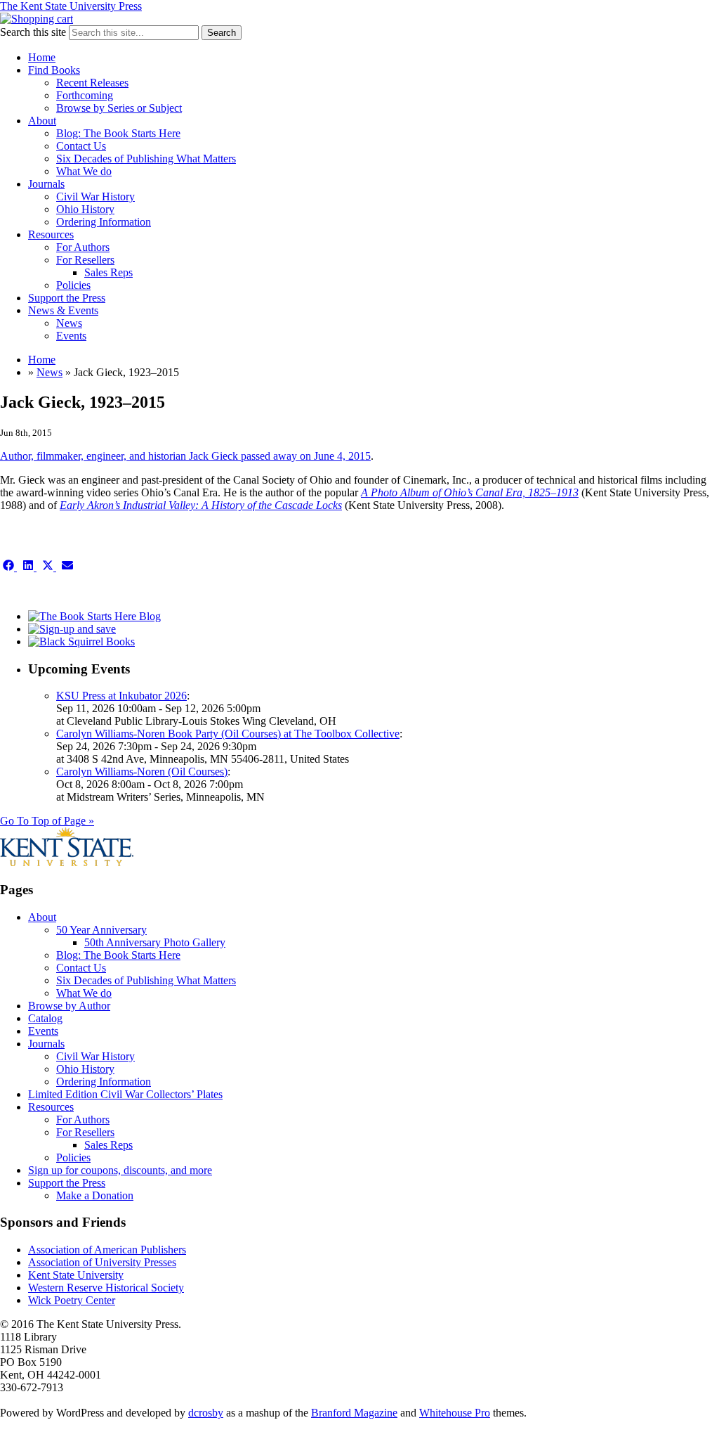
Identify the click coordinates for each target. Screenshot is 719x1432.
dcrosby (205, 1413)
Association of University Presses (102, 1262)
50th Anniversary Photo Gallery (154, 942)
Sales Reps (108, 272)
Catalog (45, 1018)
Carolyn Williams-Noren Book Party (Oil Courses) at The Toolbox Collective (228, 734)
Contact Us (81, 146)
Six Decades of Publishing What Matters (146, 159)
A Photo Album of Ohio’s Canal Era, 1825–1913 (470, 492)
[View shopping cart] (36, 19)
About (42, 121)
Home (41, 57)
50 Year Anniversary (101, 930)
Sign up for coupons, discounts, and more (120, 1170)
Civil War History (95, 196)
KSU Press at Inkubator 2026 (121, 696)
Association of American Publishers (107, 1250)
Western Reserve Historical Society (106, 1288)
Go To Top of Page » (47, 821)
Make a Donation (94, 1195)
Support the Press (66, 298)
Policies (73, 285)
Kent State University (76, 1275)
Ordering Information (103, 222)
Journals (46, 184)
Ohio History (85, 209)
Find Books (54, 70)
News (69, 323)
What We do (84, 171)
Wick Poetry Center (71, 1300)
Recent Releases (92, 83)
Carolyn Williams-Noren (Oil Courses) (141, 772)
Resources (51, 234)
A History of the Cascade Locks (272, 505)
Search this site (33, 32)
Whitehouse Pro (454, 1413)
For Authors (83, 247)
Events (71, 336)
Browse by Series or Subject (119, 108)
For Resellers (85, 260)
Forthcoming (84, 95)
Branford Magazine (354, 1413)
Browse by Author (69, 1006)
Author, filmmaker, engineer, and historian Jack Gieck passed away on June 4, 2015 (185, 456)
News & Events (63, 310)
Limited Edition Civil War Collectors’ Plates (125, 1094)
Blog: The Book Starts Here (118, 133)
